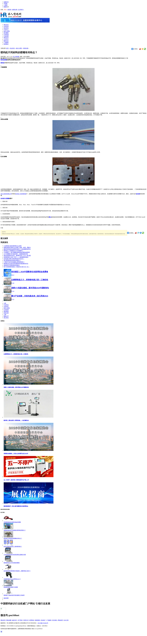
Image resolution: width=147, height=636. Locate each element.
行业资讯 (6, 304)
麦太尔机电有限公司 (6, 193)
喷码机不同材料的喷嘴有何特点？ (13, 538)
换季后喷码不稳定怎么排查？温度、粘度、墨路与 (17, 247)
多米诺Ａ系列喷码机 (20, 193)
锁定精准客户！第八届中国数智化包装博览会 (16, 506)
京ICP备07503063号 (43, 623)
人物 (5, 314)
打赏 (2, 227)
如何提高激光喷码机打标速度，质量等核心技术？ (17, 571)
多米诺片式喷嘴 (5, 198)
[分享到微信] (145, 49)
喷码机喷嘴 (4, 59)
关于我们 (20, 620)
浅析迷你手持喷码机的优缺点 (12, 265)
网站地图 (8, 620)
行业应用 (6, 309)
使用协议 (31, 620)
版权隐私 (37, 620)
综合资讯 (12, 48)
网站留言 (60, 620)
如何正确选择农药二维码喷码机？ (13, 546)
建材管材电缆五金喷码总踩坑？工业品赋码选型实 (17, 249)
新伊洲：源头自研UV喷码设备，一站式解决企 (16, 420)
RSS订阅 (66, 620)
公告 (5, 303)
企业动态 (6, 306)
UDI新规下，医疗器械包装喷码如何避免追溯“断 (17, 252)
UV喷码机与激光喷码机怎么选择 (12, 245)
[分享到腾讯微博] (138, 233)
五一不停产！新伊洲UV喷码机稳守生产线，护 (16, 480)
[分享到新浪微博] (140, 49)
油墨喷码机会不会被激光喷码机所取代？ (15, 530)
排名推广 (43, 620)
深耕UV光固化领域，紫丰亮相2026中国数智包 (16, 387)
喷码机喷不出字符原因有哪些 (12, 562)
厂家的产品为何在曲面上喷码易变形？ (14, 262)
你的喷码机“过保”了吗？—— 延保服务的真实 (16, 257)
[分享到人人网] (141, 233)
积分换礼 (54, 620)
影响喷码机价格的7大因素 (11, 587)
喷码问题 (25, 48)
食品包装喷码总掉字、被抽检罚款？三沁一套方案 (17, 255)
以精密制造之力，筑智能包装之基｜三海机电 (16, 354)
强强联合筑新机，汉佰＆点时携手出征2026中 (16, 453)
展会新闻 (6, 311)
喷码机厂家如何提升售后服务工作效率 (14, 595)
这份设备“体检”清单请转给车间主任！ (14, 258)
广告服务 (49, 620)
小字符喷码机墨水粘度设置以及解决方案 (15, 554)
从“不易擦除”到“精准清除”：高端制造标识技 (16, 254)
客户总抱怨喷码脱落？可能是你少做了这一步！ (16, 266)
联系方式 (26, 620)
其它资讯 (6, 317)
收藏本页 (6, 2)
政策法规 (6, 313)
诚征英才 (14, 620)
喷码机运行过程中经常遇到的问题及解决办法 (16, 263)
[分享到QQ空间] (143, 49)
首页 (7, 48)
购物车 (5, 6)
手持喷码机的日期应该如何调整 (12, 522)
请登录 (9, 9)
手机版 (5, 3)
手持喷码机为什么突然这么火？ (12, 579)
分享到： (132, 233)
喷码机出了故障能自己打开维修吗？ (13, 250)
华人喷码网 (16, 56)
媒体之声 (6, 316)
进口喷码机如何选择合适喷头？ (12, 260)
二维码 (5, 5)
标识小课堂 (19, 48)
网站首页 (3, 620)
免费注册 (14, 9)
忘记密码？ (21, 9)
